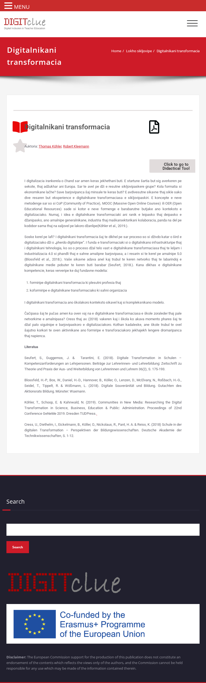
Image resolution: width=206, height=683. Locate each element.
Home (116, 50)
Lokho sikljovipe (139, 50)
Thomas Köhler (50, 146)
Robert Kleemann (76, 146)
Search (15, 501)
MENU (22, 6)
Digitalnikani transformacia (178, 50)
